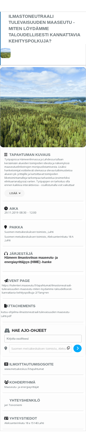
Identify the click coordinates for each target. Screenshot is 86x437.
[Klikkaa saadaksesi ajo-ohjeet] (77, 348)
